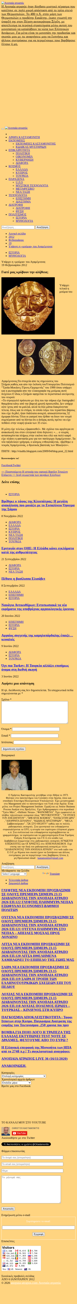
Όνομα (6, 728)
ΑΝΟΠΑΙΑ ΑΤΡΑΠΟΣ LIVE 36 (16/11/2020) (34, 1059)
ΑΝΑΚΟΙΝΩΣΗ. (13, 1066)
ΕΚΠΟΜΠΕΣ (17, 140)
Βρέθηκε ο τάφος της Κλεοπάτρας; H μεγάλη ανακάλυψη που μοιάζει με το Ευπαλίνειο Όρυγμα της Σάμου (38, 505)
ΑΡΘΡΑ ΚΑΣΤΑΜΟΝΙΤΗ (24, 137)
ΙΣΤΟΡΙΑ (21, 217)
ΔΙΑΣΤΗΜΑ (23, 201)
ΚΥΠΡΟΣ (22, 172)
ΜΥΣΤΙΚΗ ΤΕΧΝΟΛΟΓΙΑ (32, 185)
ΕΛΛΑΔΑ (22, 169)
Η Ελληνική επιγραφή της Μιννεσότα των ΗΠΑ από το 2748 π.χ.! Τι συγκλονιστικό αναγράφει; (36, 1049)
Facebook (7, 465)
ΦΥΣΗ (20, 211)
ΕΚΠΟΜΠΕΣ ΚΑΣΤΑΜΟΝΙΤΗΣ (36, 143)
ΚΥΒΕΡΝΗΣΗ (24, 159)
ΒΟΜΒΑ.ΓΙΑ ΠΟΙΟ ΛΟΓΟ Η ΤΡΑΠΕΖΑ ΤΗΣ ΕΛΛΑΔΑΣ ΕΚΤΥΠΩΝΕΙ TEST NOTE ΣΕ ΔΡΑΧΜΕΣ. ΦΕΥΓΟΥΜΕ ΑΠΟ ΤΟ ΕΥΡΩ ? (36, 1036)
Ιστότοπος (7, 742)
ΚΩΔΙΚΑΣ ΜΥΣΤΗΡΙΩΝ (31, 146)
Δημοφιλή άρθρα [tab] (18, 883)
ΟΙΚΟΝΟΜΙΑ (24, 156)
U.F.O (19, 182)
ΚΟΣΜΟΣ (15, 166)
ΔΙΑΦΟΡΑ (22, 162)
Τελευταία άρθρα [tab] (18, 880)
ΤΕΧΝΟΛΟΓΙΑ (18, 195)
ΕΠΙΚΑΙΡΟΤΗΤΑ (19, 150)
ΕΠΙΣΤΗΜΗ (23, 198)
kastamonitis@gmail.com (50, 858)
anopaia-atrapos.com (24, 1283)
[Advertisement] (38, 86)
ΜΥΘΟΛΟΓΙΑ (24, 220)
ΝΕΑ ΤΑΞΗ (23, 191)
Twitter (17, 465)
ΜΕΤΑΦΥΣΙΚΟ (25, 188)
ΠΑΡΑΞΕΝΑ (16, 179)
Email (5, 735)
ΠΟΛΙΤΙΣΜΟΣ (17, 214)
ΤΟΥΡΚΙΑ (22, 175)
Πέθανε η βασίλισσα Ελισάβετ (23, 578)
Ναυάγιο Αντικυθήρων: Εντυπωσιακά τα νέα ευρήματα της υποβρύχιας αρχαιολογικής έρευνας (37, 607)
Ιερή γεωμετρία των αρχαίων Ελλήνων (31, 474)
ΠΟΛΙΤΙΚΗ (23, 153)
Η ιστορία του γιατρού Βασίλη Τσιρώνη (34, 471)
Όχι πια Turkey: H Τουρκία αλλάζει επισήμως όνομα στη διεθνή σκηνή (35, 667)
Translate (55, 873)
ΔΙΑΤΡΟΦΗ (16, 204)
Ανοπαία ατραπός (49, 1283)
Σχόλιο (6, 699)
